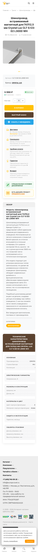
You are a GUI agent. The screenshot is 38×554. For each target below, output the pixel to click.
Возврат (13, 171)
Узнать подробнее (11, 541)
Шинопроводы (13, 325)
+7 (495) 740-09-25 (10, 479)
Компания (7, 465)
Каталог (6, 462)
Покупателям (9, 468)
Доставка (14, 130)
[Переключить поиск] (29, 3)
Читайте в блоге (10, 472)
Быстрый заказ (19, 115)
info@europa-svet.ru (11, 483)
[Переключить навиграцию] (33, 3)
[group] (19, 57)
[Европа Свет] (6, 3)
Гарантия (14, 161)
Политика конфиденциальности (15, 522)
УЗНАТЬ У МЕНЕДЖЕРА (20, 122)
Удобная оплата (16, 149)
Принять (29, 541)
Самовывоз (14, 139)
